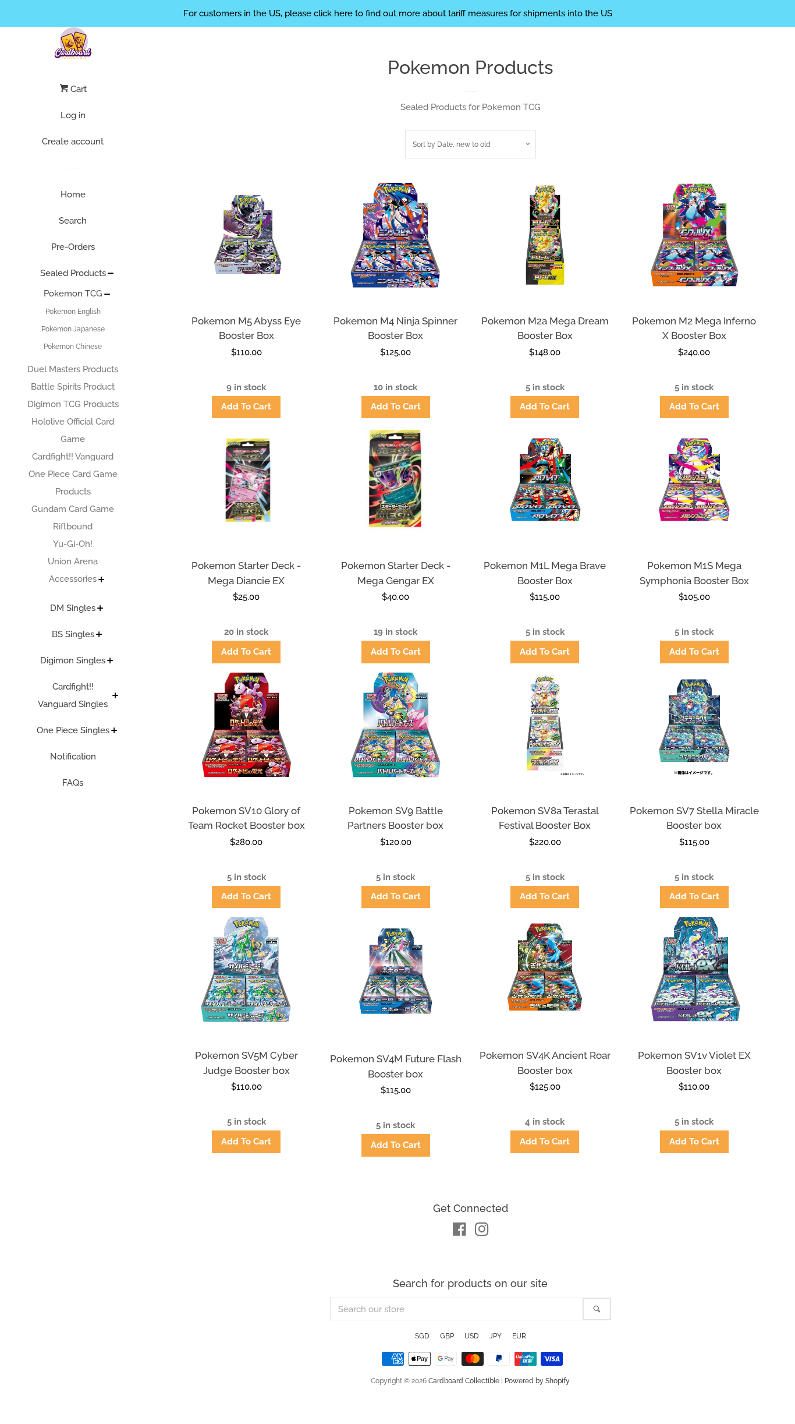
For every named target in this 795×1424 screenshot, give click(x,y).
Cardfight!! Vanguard (72, 456)
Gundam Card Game (72, 509)
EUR (519, 1336)
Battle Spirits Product (73, 386)
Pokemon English (73, 312)
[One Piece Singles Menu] (114, 731)
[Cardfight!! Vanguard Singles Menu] (115, 697)
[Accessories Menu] (102, 581)
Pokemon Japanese (73, 329)
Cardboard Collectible (463, 1381)
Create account (73, 141)
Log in (73, 115)
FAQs (72, 783)
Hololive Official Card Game (72, 430)
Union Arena (73, 561)
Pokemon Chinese (73, 346)
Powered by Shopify (537, 1381)
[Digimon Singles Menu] (110, 662)
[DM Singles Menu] (100, 609)
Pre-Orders (73, 247)
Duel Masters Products (72, 369)
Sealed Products (73, 273)
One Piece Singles (73, 730)
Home (73, 194)
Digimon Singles (72, 660)
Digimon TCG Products (73, 404)
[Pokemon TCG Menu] (107, 295)
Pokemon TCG (73, 293)
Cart (77, 89)
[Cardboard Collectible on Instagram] (482, 1232)
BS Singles (73, 634)
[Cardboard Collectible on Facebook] (459, 1232)
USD (471, 1336)
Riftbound (73, 526)
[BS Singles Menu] (99, 635)
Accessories (73, 579)
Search (73, 220)
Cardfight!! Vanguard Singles (73, 695)
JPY (495, 1336)
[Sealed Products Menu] (111, 274)
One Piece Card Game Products (73, 483)
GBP (447, 1336)
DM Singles (72, 608)
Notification (73, 756)
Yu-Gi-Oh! (73, 544)
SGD (422, 1336)
